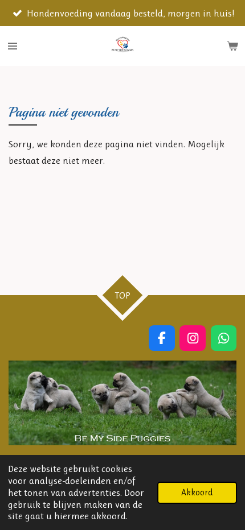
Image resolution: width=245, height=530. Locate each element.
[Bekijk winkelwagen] (232, 46)
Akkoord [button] (197, 492)
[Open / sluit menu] (12, 46)
